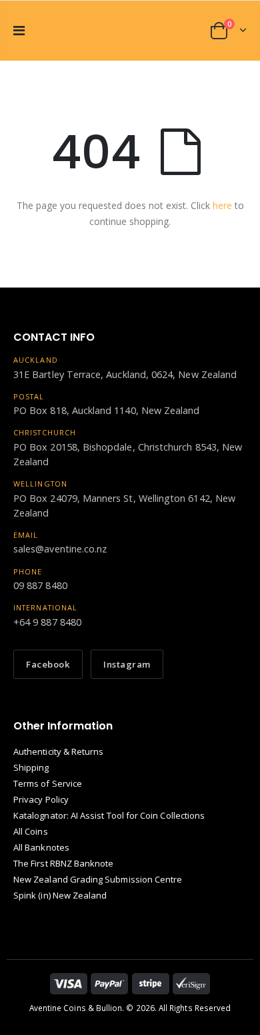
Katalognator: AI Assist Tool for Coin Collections (109, 815)
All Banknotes (41, 847)
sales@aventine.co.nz (60, 548)
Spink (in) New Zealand (60, 895)
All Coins (30, 831)
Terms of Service (47, 783)
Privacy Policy (41, 799)
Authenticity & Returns (58, 751)
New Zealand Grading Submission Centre (97, 879)
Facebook (48, 664)
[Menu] (19, 30)
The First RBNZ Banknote (63, 863)
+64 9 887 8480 (47, 622)
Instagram (127, 664)
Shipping (31, 767)
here (222, 205)
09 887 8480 (40, 585)
